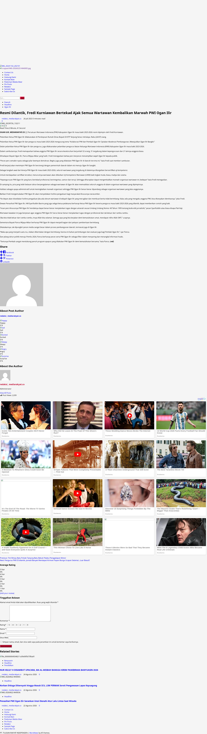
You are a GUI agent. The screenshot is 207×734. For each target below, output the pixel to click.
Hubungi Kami (10, 77)
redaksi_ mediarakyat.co (12, 118)
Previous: (33, 558)
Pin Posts (8, 84)
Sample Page (9, 89)
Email (3, 633)
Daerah (7, 102)
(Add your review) (7, 593)
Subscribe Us (9, 91)
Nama (3, 629)
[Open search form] (0, 95)
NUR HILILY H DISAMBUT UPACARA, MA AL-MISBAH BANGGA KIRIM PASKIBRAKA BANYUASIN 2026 (49, 670)
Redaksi (7, 86)
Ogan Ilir (7, 107)
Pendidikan (8, 665)
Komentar (5, 621)
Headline (8, 104)
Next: (45, 560)
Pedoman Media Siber (13, 82)
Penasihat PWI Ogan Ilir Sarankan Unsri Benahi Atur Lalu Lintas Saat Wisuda (38, 701)
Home (6, 75)
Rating (3, 625)
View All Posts (5, 393)
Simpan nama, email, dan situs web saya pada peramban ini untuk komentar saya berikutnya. (40, 642)
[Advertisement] (64, 32)
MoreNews (33, 733)
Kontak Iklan (9, 79)
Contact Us (8, 72)
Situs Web (4, 637)
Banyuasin (8, 660)
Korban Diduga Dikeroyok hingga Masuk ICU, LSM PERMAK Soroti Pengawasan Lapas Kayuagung (48, 685)
